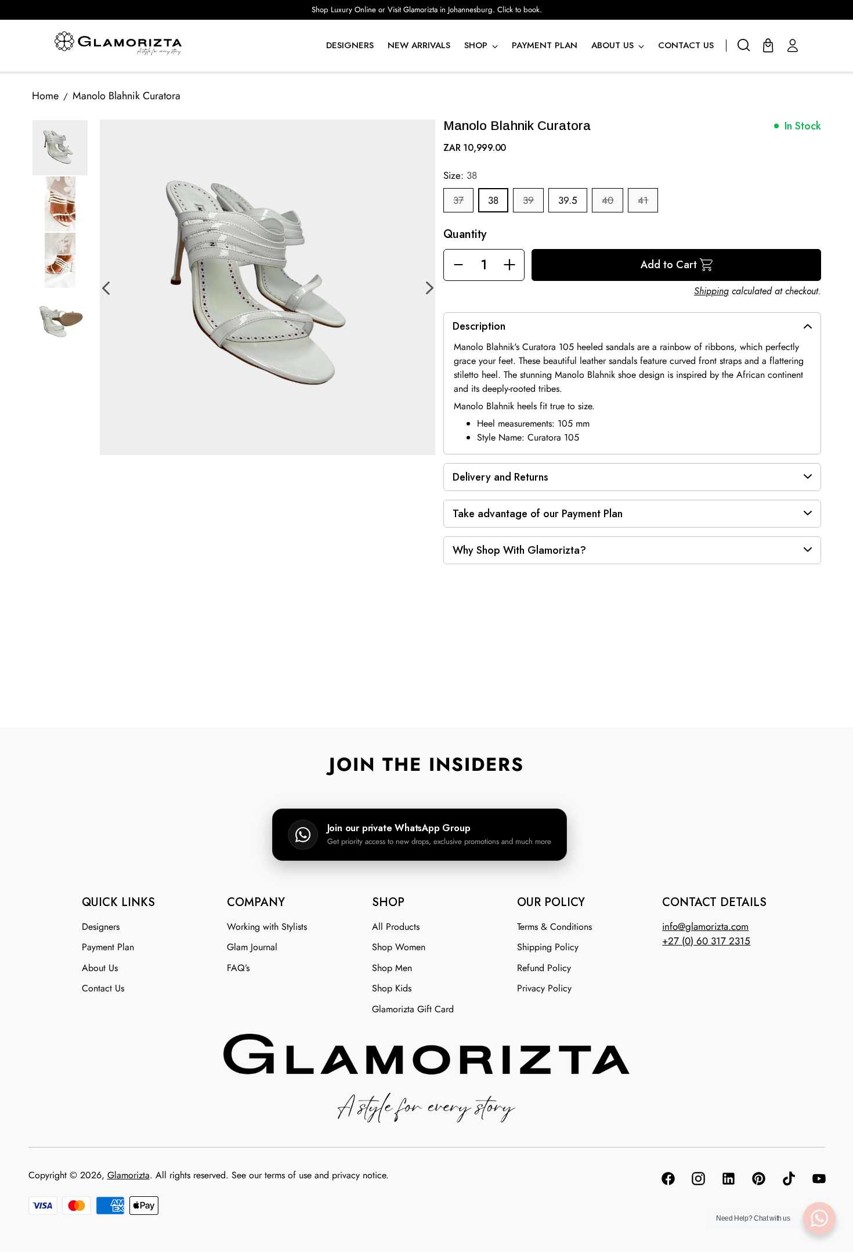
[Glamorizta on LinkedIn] (728, 1181)
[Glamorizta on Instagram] (697, 1181)
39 (528, 200)
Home (45, 95)
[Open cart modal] (768, 45)
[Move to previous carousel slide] (413, 699)
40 (607, 200)
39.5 (567, 200)
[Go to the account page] (792, 45)
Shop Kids (391, 988)
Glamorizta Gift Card (413, 1009)
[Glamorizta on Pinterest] (758, 1181)
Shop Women (398, 947)
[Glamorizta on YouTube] (818, 1181)
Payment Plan (108, 947)
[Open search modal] (744, 45)
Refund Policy (544, 968)
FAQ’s (238, 968)
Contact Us (103, 988)
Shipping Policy (548, 947)
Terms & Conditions (554, 926)
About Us (100, 968)
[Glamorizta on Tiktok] (788, 1181)
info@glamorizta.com (705, 926)
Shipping (711, 291)
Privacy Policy (544, 988)
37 (458, 200)
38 (493, 200)
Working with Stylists (267, 926)
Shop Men (392, 968)
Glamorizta (128, 1175)
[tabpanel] (267, 287)
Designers (101, 926)
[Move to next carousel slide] (440, 699)
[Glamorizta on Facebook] (667, 1181)
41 (643, 200)
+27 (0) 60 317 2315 (706, 941)
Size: (460, 175)
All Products (396, 926)
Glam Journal (252, 947)
